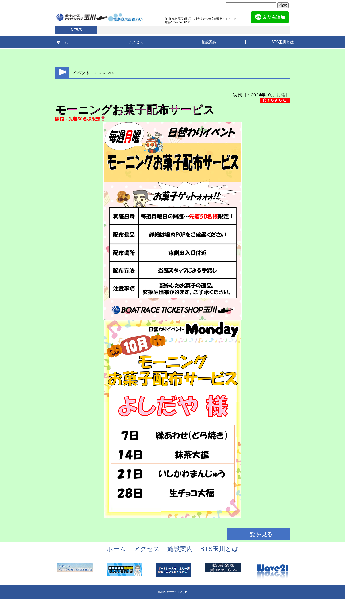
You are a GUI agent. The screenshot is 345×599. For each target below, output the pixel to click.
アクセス (135, 42)
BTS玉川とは (282, 42)
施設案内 (209, 42)
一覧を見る (258, 534)
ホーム (62, 42)
